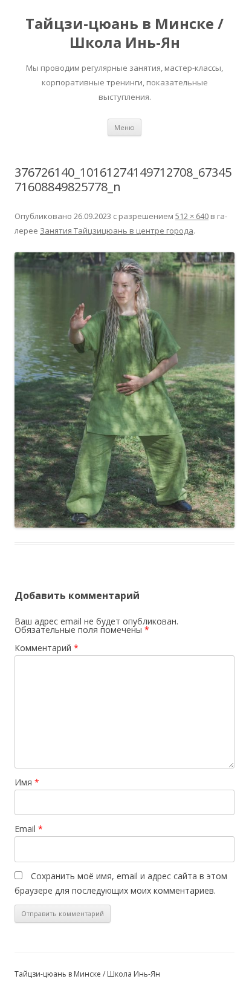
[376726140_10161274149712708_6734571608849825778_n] (124, 390)
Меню (124, 127)
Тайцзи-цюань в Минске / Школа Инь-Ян (124, 33)
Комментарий (47, 648)
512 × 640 (192, 216)
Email (29, 828)
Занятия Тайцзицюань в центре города (116, 230)
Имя (27, 782)
